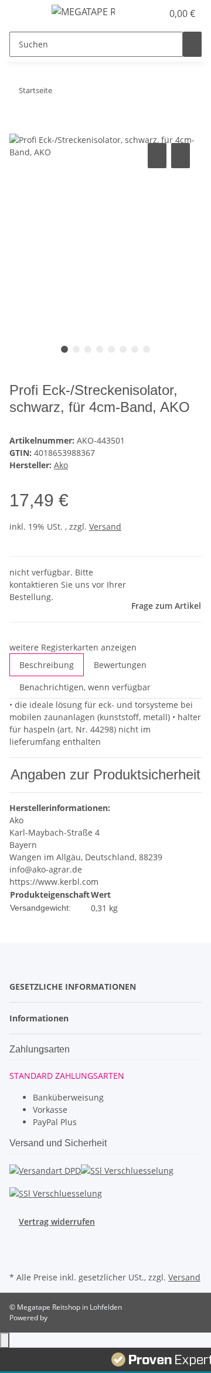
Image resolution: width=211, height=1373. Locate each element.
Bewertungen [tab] (120, 664)
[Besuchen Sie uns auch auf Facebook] (18, 1241)
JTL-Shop (63, 1318)
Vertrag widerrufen (57, 1221)
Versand (105, 526)
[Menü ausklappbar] (24, 13)
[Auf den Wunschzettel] (180, 155)
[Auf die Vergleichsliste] (157, 155)
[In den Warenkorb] (18, 127)
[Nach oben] (4, 1340)
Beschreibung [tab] (46, 664)
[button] (140, 13)
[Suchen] (192, 44)
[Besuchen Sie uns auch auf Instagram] (18, 1255)
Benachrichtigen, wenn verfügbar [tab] (85, 687)
